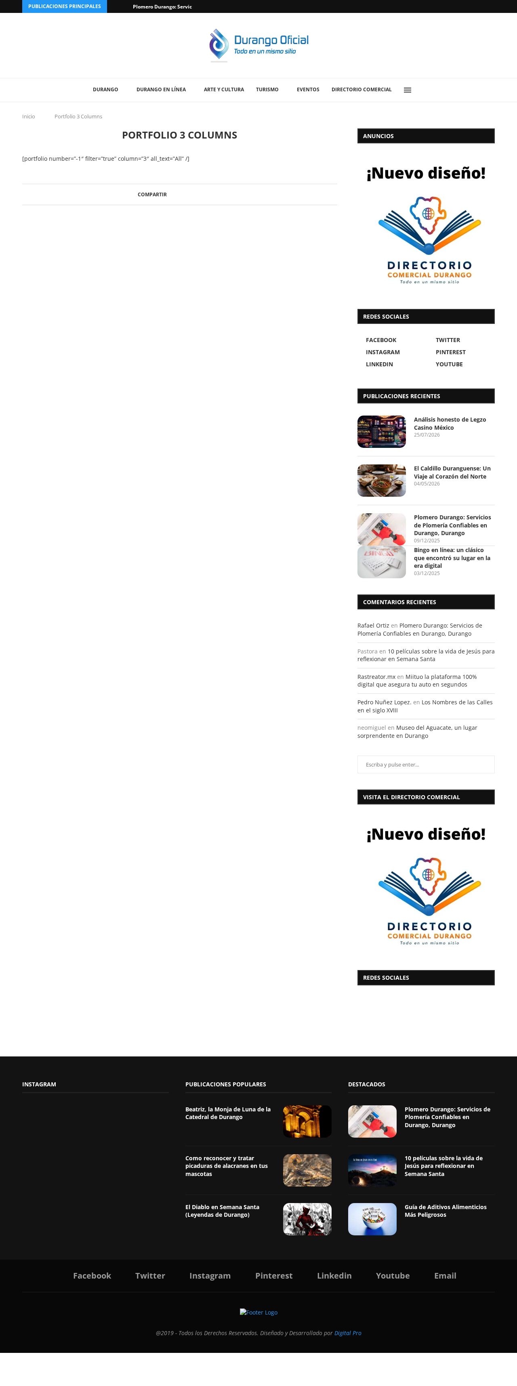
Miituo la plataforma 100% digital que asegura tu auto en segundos (417, 681)
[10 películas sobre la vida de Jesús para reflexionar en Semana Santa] (372, 1170)
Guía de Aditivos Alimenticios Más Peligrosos (446, 1211)
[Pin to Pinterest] (185, 194)
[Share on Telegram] (208, 194)
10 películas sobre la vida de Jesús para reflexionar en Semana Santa (426, 655)
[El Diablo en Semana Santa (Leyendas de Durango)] (307, 1219)
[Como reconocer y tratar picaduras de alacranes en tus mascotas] (307, 1170)
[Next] (125, 6)
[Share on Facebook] (170, 194)
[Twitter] (446, 6)
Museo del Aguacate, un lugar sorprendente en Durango (417, 731)
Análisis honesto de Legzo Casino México (450, 423)
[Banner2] (426, 224)
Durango (105, 89)
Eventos (308, 89)
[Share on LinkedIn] (193, 194)
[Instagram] (456, 6)
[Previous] (114, 6)
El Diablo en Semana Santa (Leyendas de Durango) (222, 1211)
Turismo (267, 89)
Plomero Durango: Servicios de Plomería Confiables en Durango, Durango (452, 525)
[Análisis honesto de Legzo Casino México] (381, 432)
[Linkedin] (474, 6)
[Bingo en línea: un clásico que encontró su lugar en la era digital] (381, 562)
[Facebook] (437, 6)
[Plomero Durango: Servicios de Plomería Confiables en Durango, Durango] (381, 529)
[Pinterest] (465, 6)
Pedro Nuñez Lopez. (384, 702)
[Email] (493, 6)
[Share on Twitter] (178, 194)
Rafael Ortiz (373, 625)
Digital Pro (347, 1333)
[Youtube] (483, 6)
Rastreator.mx (376, 676)
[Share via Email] (216, 194)
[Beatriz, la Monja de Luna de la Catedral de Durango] (307, 1121)
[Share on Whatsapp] (201, 194)
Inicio (28, 116)
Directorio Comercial (362, 89)
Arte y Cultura (224, 89)
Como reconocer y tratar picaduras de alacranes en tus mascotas (226, 1166)
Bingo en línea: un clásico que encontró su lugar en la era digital (452, 557)
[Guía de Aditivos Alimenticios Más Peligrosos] (372, 1219)
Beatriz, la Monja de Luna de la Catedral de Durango (228, 1113)
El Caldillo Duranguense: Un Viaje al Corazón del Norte (452, 472)
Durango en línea (161, 89)
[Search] (426, 90)
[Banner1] (426, 885)
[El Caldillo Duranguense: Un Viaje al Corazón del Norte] (381, 480)
